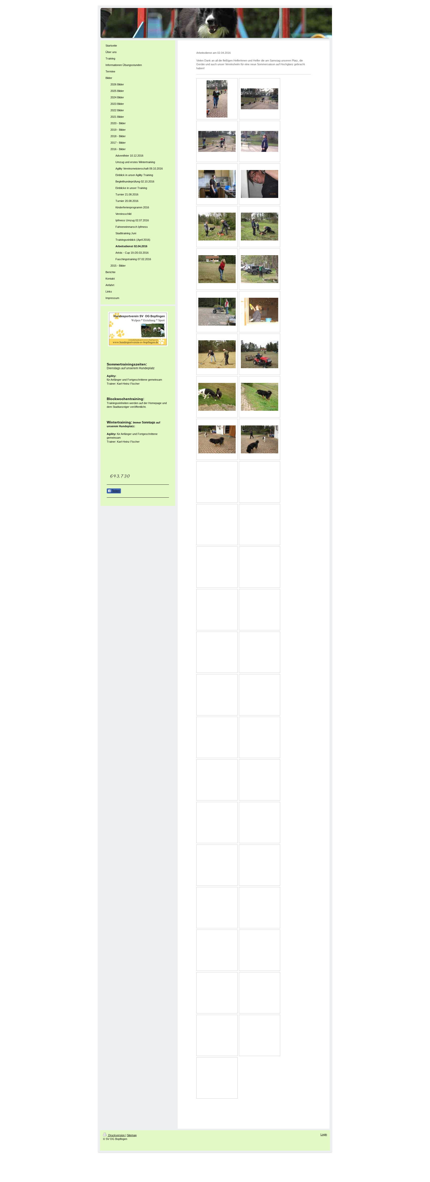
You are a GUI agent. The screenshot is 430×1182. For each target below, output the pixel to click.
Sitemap (132, 1135)
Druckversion (116, 1135)
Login (324, 1134)
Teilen (115, 491)
